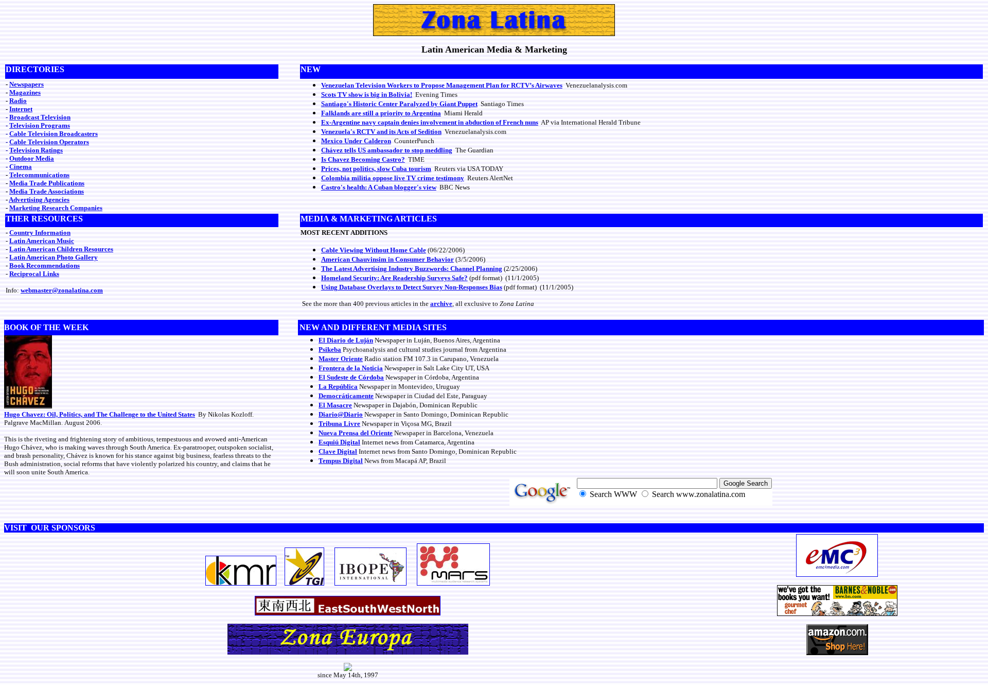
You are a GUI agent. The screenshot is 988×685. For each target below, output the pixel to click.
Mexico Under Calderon (356, 141)
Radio (18, 101)
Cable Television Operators (49, 142)
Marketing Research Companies (55, 208)
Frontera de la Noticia (351, 368)
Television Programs (39, 125)
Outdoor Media (31, 158)
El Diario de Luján (346, 340)
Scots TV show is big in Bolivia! (366, 94)
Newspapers (26, 84)
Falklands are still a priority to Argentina (381, 113)
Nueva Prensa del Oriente (356, 433)
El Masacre (335, 405)
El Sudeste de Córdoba (351, 377)
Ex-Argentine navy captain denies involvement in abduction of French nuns (429, 122)
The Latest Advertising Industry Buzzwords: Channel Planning (411, 268)
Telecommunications (39, 175)
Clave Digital (338, 451)
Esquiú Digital (339, 442)
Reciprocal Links (34, 274)
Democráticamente (346, 396)
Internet (20, 109)
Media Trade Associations (46, 191)
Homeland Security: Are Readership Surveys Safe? (394, 278)
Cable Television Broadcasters (53, 134)
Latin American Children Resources (61, 249)
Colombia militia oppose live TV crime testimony (392, 178)
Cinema (20, 166)
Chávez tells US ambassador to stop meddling (386, 150)
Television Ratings (36, 150)
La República (338, 386)
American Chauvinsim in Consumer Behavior (387, 259)
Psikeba (330, 349)
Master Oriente (341, 359)
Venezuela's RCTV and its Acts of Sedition (381, 131)
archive (441, 303)
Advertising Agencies (39, 199)
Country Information (39, 232)
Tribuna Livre (339, 423)
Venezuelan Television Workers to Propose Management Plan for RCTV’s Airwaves (441, 85)
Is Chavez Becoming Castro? (363, 159)
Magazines (25, 92)
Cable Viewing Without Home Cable (373, 250)
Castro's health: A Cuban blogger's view (378, 187)
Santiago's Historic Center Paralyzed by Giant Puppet (399, 104)
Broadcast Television (39, 117)
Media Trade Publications (46, 183)
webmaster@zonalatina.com (62, 290)
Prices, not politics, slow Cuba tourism (376, 169)
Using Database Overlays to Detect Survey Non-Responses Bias (411, 287)
